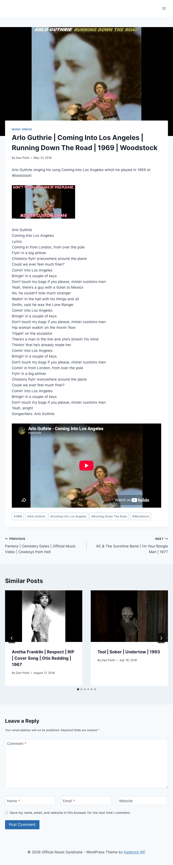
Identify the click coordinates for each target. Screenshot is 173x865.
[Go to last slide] (11, 638)
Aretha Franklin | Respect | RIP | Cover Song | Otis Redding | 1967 (43, 658)
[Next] (161, 638)
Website (126, 801)
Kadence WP (135, 852)
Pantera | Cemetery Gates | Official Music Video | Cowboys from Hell (40, 545)
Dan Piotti (22, 157)
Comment (16, 744)
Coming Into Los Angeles (68, 516)
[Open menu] (164, 8)
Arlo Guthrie (36, 516)
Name (13, 801)
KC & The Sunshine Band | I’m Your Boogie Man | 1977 (132, 545)
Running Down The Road (109, 516)
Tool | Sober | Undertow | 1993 (128, 651)
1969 (18, 516)
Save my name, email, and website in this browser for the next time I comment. (70, 813)
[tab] (78, 689)
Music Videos (22, 129)
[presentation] (43, 616)
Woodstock (140, 516)
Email (69, 801)
